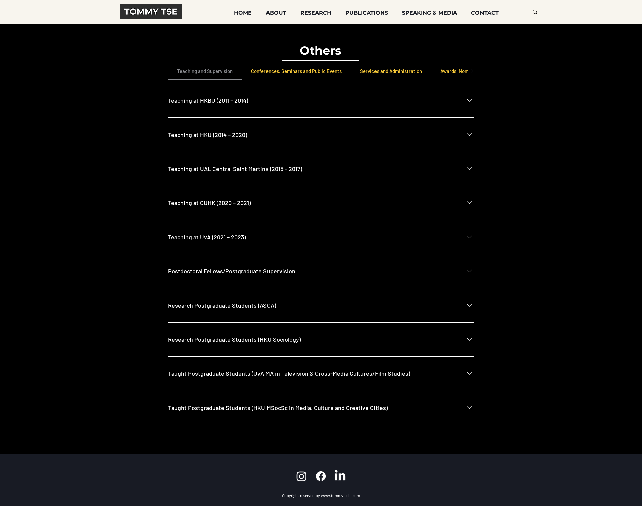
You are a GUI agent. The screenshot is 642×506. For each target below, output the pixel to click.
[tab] (205, 71)
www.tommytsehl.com (340, 495)
